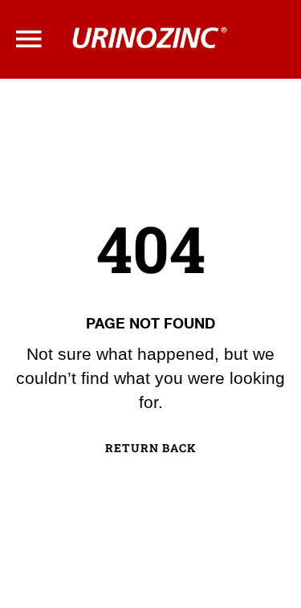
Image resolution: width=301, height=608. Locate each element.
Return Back (151, 449)
